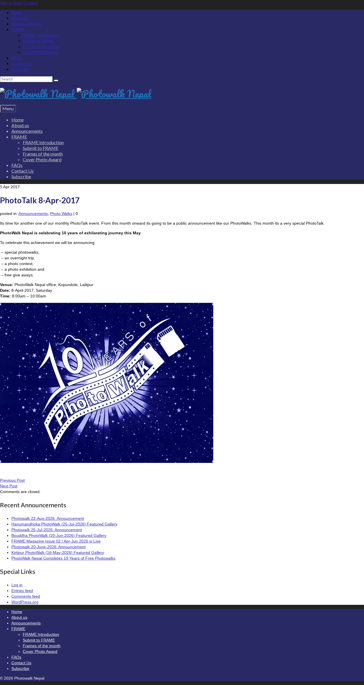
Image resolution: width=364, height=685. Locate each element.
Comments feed (25, 596)
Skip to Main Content (19, 3)
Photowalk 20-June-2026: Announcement (48, 547)
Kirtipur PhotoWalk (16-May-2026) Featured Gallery (57, 552)
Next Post (8, 486)
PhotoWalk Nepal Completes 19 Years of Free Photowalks (63, 558)
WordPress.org (24, 602)
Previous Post (12, 480)
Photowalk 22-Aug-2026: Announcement (47, 518)
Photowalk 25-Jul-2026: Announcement (46, 529)
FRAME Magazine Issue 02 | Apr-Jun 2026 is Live (56, 541)
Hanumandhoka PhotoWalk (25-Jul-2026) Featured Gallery (64, 524)
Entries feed (22, 590)
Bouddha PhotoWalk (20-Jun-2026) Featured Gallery (58, 535)
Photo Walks (61, 213)
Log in (16, 585)
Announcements (33, 213)
